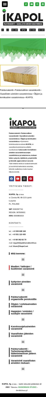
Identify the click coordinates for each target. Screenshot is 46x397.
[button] (5, 4)
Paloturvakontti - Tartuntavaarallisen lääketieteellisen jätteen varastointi (23, 352)
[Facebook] (11, 178)
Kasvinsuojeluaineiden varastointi (23, 327)
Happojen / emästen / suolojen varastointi (22, 312)
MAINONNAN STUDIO (27, 387)
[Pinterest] (30, 178)
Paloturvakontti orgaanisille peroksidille (24, 298)
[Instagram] (24, 178)
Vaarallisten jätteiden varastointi (22, 334)
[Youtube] (17, 178)
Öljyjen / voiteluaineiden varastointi (24, 305)
